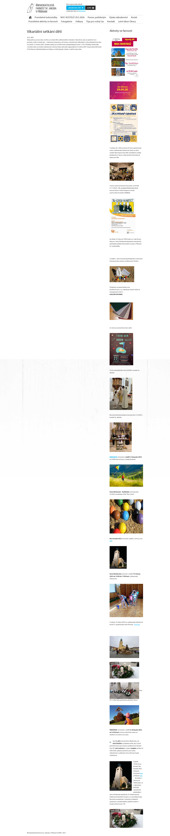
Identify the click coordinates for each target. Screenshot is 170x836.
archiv (89, 8)
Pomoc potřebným (97, 17)
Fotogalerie (66, 21)
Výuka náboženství (118, 17)
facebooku (82, 11)
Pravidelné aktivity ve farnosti (43, 21)
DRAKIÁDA (113, 457)
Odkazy (79, 21)
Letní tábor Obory (127, 21)
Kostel (134, 17)
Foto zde (137, 624)
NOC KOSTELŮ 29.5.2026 (72, 17)
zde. (141, 776)
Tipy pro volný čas (95, 21)
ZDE (111, 541)
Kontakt (111, 21)
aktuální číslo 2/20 (74, 8)
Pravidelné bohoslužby (46, 17)
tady (141, 773)
